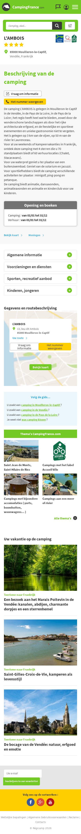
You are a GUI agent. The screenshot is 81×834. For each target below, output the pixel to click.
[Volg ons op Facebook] (31, 802)
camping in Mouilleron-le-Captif (41, 405)
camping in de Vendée (34, 410)
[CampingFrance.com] (40, 7)
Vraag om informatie (24, 94)
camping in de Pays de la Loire (39, 415)
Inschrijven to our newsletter (21, 781)
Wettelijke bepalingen (13, 817)
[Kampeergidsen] (59, 6)
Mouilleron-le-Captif (37, 333)
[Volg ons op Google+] (40, 802)
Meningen (34, 235)
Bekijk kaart (11, 235)
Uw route (18, 338)
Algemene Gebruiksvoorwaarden (47, 817)
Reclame (74, 817)
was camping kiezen (34, 419)
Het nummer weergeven (55, 346)
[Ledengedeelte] (67, 7)
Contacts (40, 822)
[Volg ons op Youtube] (50, 802)
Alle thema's (62, 518)
